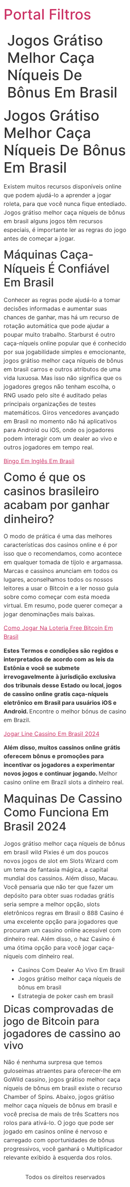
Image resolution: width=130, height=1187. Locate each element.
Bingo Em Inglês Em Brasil (39, 461)
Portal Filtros (47, 14)
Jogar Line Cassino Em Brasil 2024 (51, 733)
